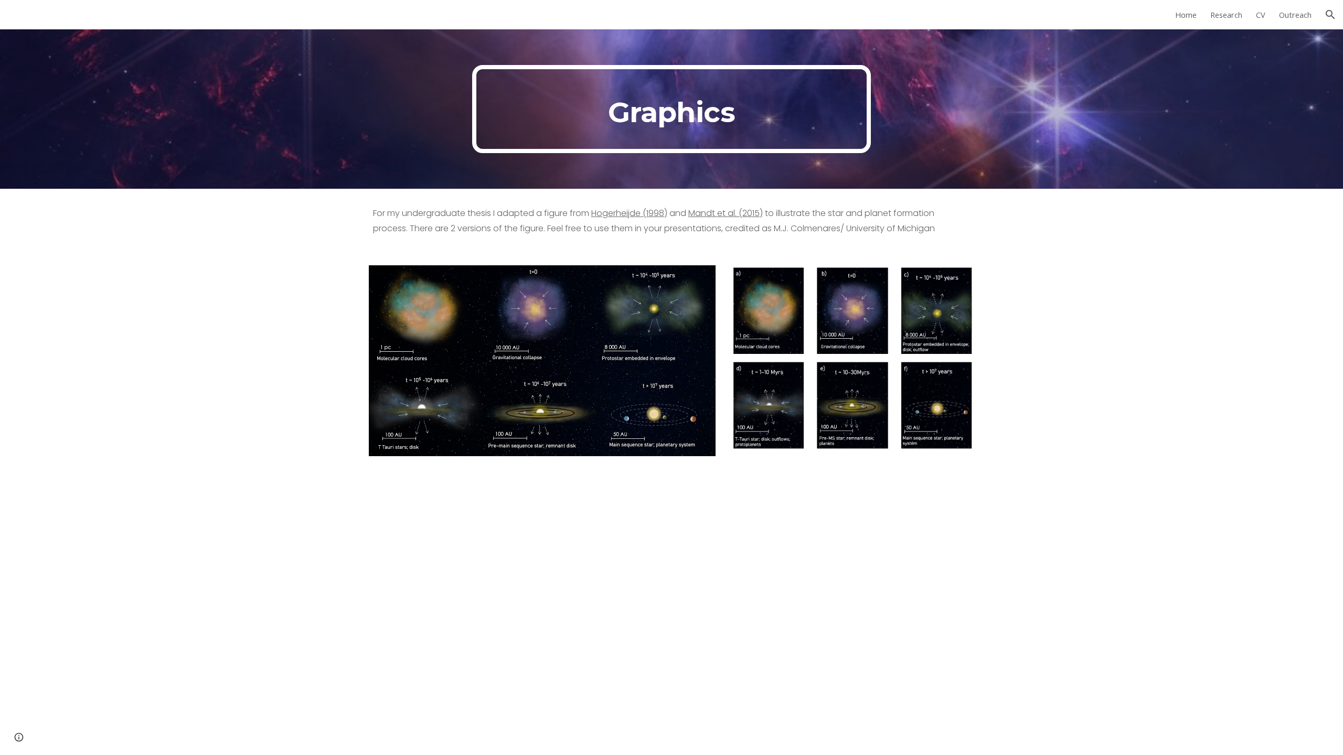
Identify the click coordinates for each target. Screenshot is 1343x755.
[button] (1330, 14)
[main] (671, 109)
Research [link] (1226, 14)
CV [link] (1260, 14)
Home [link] (1186, 14)
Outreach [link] (1295, 14)
